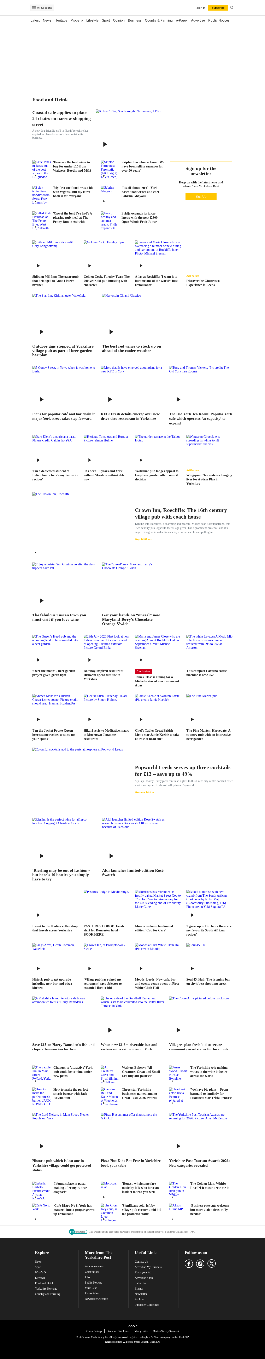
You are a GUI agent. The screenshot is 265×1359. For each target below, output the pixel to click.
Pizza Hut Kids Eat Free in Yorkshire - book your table (132, 1163)
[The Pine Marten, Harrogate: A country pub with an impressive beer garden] (209, 709)
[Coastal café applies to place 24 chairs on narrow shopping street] (130, 131)
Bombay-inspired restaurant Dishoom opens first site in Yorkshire (103, 675)
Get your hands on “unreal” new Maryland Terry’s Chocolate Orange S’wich (131, 619)
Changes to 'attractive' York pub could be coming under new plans (73, 1072)
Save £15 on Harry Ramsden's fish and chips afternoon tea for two (63, 1047)
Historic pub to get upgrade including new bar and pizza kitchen (52, 983)
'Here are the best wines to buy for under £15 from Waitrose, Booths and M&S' (72, 166)
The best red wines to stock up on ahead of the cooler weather (131, 348)
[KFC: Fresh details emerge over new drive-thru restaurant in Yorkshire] (132, 387)
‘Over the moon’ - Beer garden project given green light (53, 673)
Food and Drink (44, 1283)
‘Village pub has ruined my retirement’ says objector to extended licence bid (103, 983)
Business (135, 20)
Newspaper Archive (96, 1298)
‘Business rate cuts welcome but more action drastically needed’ (209, 1210)
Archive (139, 1299)
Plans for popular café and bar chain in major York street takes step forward (63, 416)
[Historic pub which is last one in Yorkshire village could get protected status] (64, 1134)
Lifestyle (92, 20)
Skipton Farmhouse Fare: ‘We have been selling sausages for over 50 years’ (143, 166)
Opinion (119, 20)
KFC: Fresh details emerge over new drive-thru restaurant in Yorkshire (130, 416)
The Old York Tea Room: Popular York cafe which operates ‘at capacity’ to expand (200, 418)
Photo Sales (92, 1293)
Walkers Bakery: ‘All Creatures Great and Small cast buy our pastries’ (141, 1072)
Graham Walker (144, 792)
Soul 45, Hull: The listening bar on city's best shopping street (208, 981)
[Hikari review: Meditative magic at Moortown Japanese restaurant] (107, 709)
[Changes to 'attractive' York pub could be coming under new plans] (41, 1075)
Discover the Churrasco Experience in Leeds (203, 283)
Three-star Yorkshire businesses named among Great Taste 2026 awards (139, 1094)
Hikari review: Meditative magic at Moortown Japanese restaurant (106, 735)
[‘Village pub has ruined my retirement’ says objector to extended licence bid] (107, 958)
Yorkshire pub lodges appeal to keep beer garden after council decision (156, 475)
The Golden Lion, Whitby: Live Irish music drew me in (209, 1185)
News (47, 20)
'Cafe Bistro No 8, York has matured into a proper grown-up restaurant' (74, 1210)
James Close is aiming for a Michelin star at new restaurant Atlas (157, 681)
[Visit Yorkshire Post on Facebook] (189, 1264)
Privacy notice (141, 1331)
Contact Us (141, 1261)
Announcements (94, 1266)
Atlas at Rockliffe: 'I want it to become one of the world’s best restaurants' (156, 281)
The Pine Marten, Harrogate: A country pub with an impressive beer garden (208, 735)
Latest (35, 20)
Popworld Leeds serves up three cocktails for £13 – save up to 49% (182, 770)
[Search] (232, 7)
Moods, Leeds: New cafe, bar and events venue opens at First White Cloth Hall (157, 983)
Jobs (87, 1277)
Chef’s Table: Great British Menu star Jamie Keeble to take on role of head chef (157, 735)
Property (77, 20)
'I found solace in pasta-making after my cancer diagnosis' (70, 1188)
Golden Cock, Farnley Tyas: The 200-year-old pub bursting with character (107, 281)
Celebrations (92, 1271)
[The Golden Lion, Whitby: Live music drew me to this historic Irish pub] (178, 1191)
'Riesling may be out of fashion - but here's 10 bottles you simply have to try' (61, 874)
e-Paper (182, 20)
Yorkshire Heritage (46, 1288)
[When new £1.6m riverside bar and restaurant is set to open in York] (132, 1018)
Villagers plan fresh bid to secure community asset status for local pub (198, 1047)
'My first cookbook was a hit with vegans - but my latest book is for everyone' (73, 192)
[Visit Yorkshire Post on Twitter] (211, 1263)
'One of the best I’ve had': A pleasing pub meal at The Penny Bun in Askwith (72, 217)
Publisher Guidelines (147, 1304)
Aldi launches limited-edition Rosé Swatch (133, 872)
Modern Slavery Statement (166, 1331)
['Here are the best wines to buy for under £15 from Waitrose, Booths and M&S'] (41, 169)
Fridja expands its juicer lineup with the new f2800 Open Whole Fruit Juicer (140, 217)
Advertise (198, 20)
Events (139, 1288)
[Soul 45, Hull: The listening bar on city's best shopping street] (209, 958)
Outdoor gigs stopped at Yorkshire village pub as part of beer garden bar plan (63, 350)
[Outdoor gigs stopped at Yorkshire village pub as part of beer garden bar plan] (64, 317)
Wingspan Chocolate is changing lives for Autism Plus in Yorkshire (209, 479)
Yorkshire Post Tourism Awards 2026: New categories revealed (199, 1163)
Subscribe (140, 1283)
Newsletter (141, 1294)
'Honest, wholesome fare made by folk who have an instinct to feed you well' (140, 1188)
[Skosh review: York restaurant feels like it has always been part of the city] (107, 450)
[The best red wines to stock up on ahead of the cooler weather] (134, 317)
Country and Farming (47, 1294)
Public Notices (219, 20)
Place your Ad (143, 1272)
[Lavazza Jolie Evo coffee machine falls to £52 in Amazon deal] (209, 650)
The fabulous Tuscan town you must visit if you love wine (59, 617)
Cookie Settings (94, 1331)
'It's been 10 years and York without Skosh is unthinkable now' (104, 475)
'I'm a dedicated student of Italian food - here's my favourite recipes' (55, 475)
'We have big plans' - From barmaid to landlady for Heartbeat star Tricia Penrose (211, 1094)
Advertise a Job (144, 1277)
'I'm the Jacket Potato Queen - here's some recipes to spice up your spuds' (53, 735)
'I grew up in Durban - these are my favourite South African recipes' (208, 930)
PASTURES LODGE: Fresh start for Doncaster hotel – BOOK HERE (104, 930)
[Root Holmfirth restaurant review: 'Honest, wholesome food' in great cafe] (110, 1191)
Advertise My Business (148, 1267)
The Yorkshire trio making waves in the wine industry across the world (209, 1072)
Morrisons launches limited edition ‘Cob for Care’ (154, 928)
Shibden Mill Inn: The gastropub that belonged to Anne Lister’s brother (55, 281)
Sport (106, 20)
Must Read (91, 1288)
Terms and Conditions (118, 1331)
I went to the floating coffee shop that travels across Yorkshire (55, 928)
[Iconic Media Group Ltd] (132, 1326)
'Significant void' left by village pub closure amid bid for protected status (141, 1210)
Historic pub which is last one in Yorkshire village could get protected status (61, 1165)
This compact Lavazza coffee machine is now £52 (206, 673)
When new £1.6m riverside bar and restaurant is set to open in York (129, 1047)
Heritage (61, 20)
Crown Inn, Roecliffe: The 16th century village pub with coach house (181, 513)
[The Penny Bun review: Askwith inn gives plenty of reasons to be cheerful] (41, 220)
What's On (41, 1272)
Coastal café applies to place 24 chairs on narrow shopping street (61, 118)
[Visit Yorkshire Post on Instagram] (200, 1264)
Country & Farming (159, 20)
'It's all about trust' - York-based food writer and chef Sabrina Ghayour (140, 192)
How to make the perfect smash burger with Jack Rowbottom (70, 1094)
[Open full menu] (33, 7)
